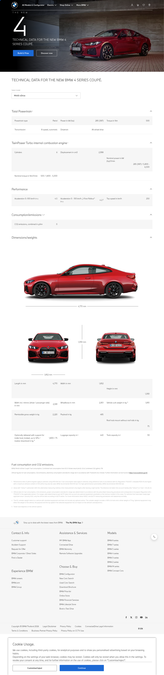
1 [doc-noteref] (32, 111)
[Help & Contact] (154, 537)
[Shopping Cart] (138, 5)
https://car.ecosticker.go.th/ (138, 473)
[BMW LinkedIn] (146, 617)
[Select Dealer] (149, 5)
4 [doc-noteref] (127, 402)
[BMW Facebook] (126, 617)
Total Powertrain (22, 111)
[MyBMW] (132, 5)
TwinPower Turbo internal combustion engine (39, 143)
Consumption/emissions (27, 215)
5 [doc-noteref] (34, 440)
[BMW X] (131, 617)
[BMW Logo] (15, 5)
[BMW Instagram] (136, 617)
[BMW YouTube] (141, 617)
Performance (20, 189)
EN (141, 628)
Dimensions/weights (24, 237)
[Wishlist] (144, 5)
